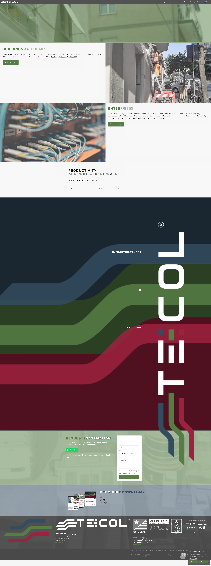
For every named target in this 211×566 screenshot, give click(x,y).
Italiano (104, 497)
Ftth (185, 2)
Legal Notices (188, 550)
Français (105, 503)
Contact (199, 2)
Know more (11, 62)
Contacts (171, 550)
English (104, 500)
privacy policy (122, 471)
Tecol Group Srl (162, 550)
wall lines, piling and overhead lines (64, 56)
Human (169, 555)
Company (164, 2)
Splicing (192, 2)
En (135, 550)
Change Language (143, 550)
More (105, 30)
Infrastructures (176, 2)
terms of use (136, 470)
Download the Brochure (79, 189)
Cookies (179, 550)
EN (207, 2)
